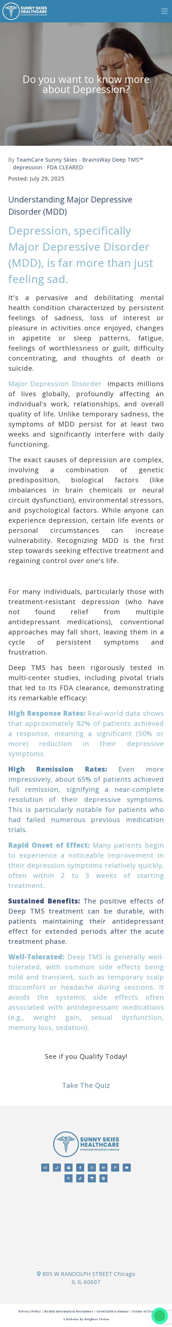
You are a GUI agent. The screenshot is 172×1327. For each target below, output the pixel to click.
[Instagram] (92, 1168)
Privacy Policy (30, 1311)
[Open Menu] (164, 11)
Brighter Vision (97, 1319)
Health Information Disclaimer (68, 1311)
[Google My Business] (92, 1178)
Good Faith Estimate (113, 1311)
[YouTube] (127, 1168)
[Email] (45, 1168)
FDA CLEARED (65, 167)
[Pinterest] (115, 1168)
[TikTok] (80, 1178)
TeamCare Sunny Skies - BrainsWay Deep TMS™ (79, 159)
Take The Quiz (86, 1085)
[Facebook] (80, 1168)
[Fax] (68, 1168)
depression (27, 167)
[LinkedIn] (103, 1168)
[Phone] (57, 1168)
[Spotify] (103, 1178)
